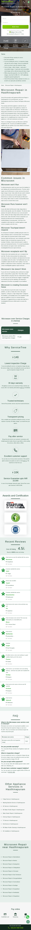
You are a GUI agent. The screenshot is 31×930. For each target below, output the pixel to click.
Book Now (15, 27)
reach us (22, 387)
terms (23, 30)
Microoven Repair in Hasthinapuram (13, 85)
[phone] (24, 2)
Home (2, 85)
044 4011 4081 (11, 772)
